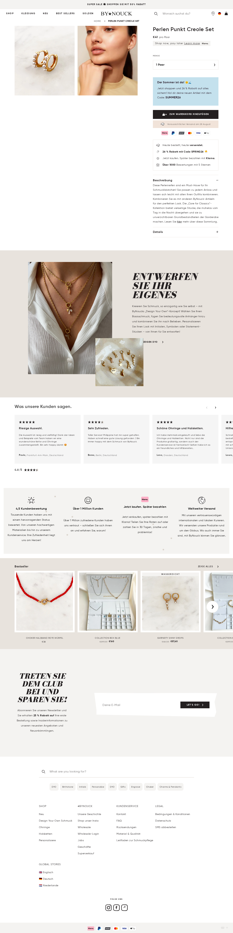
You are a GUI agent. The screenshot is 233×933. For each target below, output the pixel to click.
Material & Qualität (128, 833)
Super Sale (94, 4)
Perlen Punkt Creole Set (123, 21)
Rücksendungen (126, 827)
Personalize (98, 786)
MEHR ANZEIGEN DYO (145, 342)
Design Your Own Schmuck (55, 820)
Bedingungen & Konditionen (172, 814)
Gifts (123, 786)
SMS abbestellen (165, 827)
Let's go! (193, 705)
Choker (150, 786)
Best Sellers (65, 14)
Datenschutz (163, 820)
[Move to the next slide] (215, 408)
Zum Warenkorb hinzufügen (189, 114)
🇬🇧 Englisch (46, 872)
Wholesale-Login (88, 833)
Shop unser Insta (88, 820)
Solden (88, 14)
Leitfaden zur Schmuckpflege (134, 840)
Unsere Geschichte (89, 814)
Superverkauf (86, 853)
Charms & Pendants (170, 786)
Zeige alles (205, 567)
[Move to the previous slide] (207, 408)
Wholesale (84, 827)
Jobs (81, 840)
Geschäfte (84, 846)
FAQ (119, 820)
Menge (156, 56)
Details (158, 232)
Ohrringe (44, 827)
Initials (82, 786)
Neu (45, 14)
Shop (10, 14)
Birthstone (67, 786)
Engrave (135, 786)
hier (179, 222)
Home (97, 21)
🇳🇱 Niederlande (48, 885)
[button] (219, 13)
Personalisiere (47, 840)
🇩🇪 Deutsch (46, 878)
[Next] (212, 607)
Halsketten (45, 833)
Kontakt (121, 814)
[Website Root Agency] (227, 928)
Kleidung (28, 14)
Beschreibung (162, 180)
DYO (54, 786)
